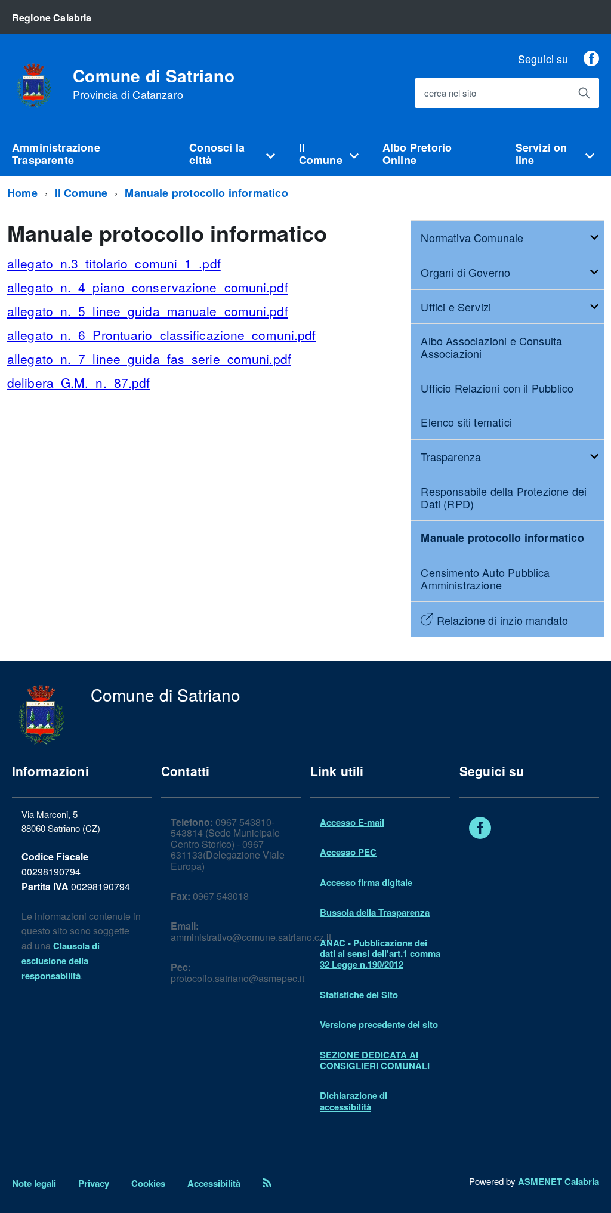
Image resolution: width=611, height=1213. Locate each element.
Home (22, 192)
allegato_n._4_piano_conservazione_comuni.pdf (147, 287)
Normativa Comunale (472, 237)
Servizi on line (541, 154)
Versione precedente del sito (379, 1024)
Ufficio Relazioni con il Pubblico (497, 388)
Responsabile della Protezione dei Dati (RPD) (504, 497)
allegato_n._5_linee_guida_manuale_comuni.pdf (147, 311)
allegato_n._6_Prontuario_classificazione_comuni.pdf (161, 335)
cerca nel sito (450, 93)
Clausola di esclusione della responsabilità (60, 960)
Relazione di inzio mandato (500, 620)
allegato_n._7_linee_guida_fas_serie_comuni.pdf (149, 359)
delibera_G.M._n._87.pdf (78, 382)
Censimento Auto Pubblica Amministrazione (485, 578)
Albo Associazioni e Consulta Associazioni (491, 347)
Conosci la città (217, 154)
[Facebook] (591, 58)
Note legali (34, 1183)
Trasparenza (451, 456)
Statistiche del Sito (359, 994)
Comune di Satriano (153, 84)
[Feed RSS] (267, 1183)
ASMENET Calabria (558, 1181)
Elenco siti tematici (466, 422)
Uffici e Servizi (456, 306)
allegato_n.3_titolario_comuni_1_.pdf (114, 263)
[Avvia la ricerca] (584, 93)
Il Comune (320, 154)
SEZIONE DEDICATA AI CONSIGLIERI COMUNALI (375, 1060)
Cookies (148, 1183)
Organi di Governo (465, 272)
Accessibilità (213, 1183)
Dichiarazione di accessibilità (353, 1101)
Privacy (93, 1183)
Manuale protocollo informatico (206, 192)
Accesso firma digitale (366, 882)
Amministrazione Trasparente (56, 154)
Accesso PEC (348, 852)
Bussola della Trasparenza (375, 912)
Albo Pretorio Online (417, 154)
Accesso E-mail (352, 822)
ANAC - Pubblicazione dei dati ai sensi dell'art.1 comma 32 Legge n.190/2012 (380, 953)
